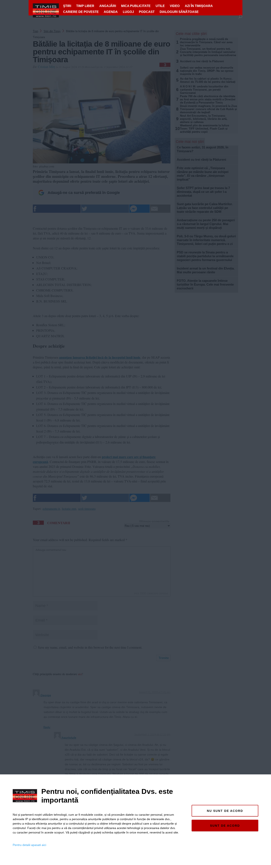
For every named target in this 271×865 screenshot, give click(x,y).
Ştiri (67, 6)
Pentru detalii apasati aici (29, 845)
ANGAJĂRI (107, 6)
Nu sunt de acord (225, 810)
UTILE (160, 6)
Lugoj (128, 12)
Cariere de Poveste (81, 12)
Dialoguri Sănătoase (179, 12)
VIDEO (175, 6)
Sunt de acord (225, 825)
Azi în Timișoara (199, 6)
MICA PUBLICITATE (136, 6)
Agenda (111, 12)
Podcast (147, 12)
